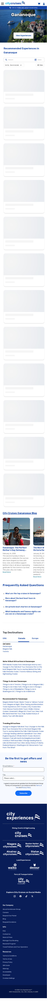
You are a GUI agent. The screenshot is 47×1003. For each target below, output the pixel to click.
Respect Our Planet (9, 916)
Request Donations (9, 922)
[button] (16, 65)
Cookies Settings (9, 978)
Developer (6, 975)
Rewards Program (9, 944)
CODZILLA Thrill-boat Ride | (13, 740)
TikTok (26, 896)
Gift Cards (6, 965)
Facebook (20, 896)
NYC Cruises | (22, 707)
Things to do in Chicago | (32, 687)
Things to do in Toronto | (12, 684)
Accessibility (7, 972)
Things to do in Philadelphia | (13, 689)
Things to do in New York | (12, 687)
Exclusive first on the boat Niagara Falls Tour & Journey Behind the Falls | (22, 668)
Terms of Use (7, 959)
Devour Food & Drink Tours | (17, 709)
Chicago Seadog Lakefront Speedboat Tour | (21, 733)
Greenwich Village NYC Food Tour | (23, 711)
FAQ (4, 931)
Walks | (31, 709)
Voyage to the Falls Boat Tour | (14, 667)
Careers (6, 912)
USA (4, 638)
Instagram (15, 896)
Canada (21, 638)
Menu (2, 4)
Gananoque (7, 646)
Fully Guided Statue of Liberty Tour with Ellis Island (21, 715)
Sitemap (6, 969)
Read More (7, 572)
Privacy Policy (7, 962)
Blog (4, 919)
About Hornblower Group (12, 909)
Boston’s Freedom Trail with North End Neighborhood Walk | (22, 737)
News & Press (7, 937)
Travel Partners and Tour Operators (15, 947)
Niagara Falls (7, 649)
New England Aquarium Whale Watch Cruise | (22, 734)
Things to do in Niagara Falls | (33, 684)
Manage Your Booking (10, 940)
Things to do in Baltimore (25, 691)
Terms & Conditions (10, 956)
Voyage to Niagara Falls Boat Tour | (16, 727)
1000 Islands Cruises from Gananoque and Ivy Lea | (22, 665)
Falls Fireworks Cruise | (11, 671)
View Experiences (23, 35)
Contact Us (6, 934)
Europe (35, 638)
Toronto (6, 651)
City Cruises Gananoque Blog (20, 513)
